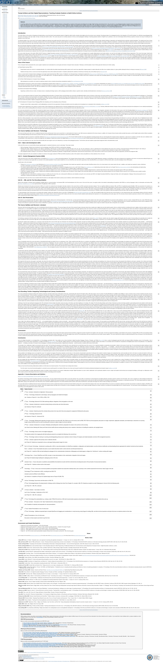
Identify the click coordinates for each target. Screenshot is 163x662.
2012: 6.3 (5, 76)
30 (158, 186)
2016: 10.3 (5, 59)
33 (158, 207)
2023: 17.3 (5, 26)
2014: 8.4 (5, 68)
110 (150, 518)
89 (150, 467)
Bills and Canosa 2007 (86, 106)
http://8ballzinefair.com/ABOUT (41, 246)
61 (150, 400)
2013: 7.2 (5, 74)
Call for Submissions (6, 106)
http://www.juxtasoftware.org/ (117, 279)
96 (150, 486)
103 (150, 501)
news (41, 4)
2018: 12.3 (5, 50)
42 (158, 293)
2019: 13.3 (5, 45)
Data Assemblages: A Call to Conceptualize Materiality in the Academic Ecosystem (39, 635)
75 (150, 437)
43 (158, 303)
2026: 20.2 (5, 8)
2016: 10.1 (5, 62)
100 (150, 495)
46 (158, 333)
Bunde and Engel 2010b (130, 50)
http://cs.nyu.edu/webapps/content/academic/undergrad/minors (56, 49)
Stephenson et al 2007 (137, 96)
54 (158, 379)
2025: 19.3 (5, 16)
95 (150, 483)
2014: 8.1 (5, 71)
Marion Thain (20, 16)
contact (46, 4)
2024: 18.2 (5, 22)
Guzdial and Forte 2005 (45, 55)
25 (158, 154)
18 (158, 110)
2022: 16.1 (5, 33)
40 (158, 271)
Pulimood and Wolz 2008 (106, 90)
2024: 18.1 (5, 23)
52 (158, 370)
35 (158, 222)
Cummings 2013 (50, 304)
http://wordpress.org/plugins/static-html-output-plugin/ (62, 201)
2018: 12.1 (5, 52)
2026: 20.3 (5, 11)
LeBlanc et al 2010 (105, 104)
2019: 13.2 (5, 46)
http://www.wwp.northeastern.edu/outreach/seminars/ (48, 195)
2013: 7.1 (5, 75)
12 (158, 88)
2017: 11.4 (5, 53)
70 (150, 424)
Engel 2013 (110, 49)
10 (158, 79)
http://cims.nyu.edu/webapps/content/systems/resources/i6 (56, 136)
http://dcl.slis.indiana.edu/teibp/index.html (82, 192)
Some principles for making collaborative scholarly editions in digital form (37, 622)
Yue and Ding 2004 (125, 55)
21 (158, 133)
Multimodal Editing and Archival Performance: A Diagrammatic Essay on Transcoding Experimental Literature (45, 624)
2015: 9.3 (5, 64)
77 (150, 442)
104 (150, 504)
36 (158, 233)
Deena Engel (20, 15)
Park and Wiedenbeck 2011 (102, 55)
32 (158, 200)
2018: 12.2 (5, 51)
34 (158, 218)
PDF (86, 10)
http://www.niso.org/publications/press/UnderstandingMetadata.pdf (62, 223)
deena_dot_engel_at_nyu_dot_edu (31, 15)
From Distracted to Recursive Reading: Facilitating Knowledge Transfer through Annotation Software (43, 645)
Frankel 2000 (103, 225)
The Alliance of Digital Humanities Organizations (30, 657)
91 (150, 474)
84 (150, 458)
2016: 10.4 (5, 58)
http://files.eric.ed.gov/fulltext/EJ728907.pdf (55, 569)
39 (158, 261)
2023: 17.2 (5, 27)
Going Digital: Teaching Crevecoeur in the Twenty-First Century (36, 646)
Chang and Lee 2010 (94, 73)
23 (158, 140)
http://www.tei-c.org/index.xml (142, 110)
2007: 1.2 (5, 92)
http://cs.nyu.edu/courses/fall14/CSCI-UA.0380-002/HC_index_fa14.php (106, 48)
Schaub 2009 (93, 83)
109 (150, 514)
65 (150, 410)
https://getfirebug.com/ (88, 167)
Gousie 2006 (113, 83)
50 (158, 359)
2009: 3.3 (5, 87)
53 (158, 376)
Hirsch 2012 (101, 340)
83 (150, 454)
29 (158, 182)
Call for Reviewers (6, 105)
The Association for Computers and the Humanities (47, 657)
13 (158, 91)
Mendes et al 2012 (85, 83)
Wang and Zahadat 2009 (115, 55)
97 (22, 489)
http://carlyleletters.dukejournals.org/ (57, 535)
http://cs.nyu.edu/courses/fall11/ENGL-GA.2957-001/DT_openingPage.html (58, 46)
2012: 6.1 (5, 79)
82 (22, 454)
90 (150, 471)
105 (22, 507)
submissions (18, 4)
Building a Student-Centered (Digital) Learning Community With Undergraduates (39, 644)
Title (4, 96)
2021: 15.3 (5, 35)
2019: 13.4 (5, 44)
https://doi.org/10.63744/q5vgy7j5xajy (27, 18)
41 (158, 283)
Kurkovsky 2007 (141, 83)
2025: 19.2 (5, 17)
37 (158, 241)
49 (158, 353)
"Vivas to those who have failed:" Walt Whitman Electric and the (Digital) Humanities (40, 633)
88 (22, 467)
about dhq (25, 4)
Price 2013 (96, 218)
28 (158, 178)
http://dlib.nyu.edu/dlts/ (98, 125)
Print (88, 10)
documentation (40, 617)
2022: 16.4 (5, 29)
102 (150, 498)
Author (4, 97)
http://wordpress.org (51, 158)
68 (22, 419)
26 (158, 158)
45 (158, 321)
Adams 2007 (61, 83)
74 (150, 434)
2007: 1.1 (5, 93)
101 (22, 498)
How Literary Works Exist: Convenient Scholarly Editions (34, 626)
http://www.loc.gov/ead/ (35, 360)
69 (150, 419)
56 (22, 391)
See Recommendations (94, 10)
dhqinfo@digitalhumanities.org (26, 656)
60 (22, 400)
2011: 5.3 (5, 80)
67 (150, 416)
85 (22, 461)
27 (158, 162)
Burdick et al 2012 (52, 341)
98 (150, 489)
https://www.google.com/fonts (124, 167)
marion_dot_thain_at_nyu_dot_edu (31, 16)
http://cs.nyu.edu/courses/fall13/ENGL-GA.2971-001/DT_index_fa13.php (63, 54)
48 (158, 345)
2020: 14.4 (5, 39)
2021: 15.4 (5, 34)
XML (84, 10)
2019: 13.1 (5, 47)
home (13, 4)
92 (150, 476)
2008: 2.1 (5, 91)
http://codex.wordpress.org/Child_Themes (52, 164)
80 (150, 449)
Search (147, 4)
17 (158, 106)
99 (150, 492)
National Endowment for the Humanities (38, 658)
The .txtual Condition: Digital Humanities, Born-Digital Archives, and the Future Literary (40, 632)
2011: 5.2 (5, 81)
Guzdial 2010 (103, 71)
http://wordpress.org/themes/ (30, 164)
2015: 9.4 (5, 63)
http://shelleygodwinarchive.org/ (79, 535)
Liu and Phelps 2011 (76, 83)
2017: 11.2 (5, 56)
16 (158, 104)
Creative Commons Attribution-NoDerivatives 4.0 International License (38, 652)
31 (158, 192)
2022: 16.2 (5, 32)
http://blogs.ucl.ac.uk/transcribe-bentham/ (56, 274)
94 (150, 479)
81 (150, 451)
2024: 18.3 (5, 21)
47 (158, 340)
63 (150, 407)
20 (158, 124)
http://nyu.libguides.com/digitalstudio (76, 138)
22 (158, 137)
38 (158, 250)
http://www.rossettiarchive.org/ (35, 535)
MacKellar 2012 (21, 183)
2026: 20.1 (5, 14)
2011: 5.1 (5, 82)
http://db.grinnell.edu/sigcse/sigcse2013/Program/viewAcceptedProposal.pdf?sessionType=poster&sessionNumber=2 (106, 555)
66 (150, 413)
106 (150, 507)
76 (150, 439)
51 (158, 366)
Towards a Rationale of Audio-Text (30, 623)
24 (158, 145)
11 (158, 83)
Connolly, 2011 (68, 83)
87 (150, 464)
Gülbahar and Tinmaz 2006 (105, 73)
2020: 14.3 (5, 40)
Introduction (25, 625)
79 (150, 445)
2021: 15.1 (5, 38)
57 (150, 391)
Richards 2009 (143, 69)
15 (158, 102)
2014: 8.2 (5, 70)
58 (150, 394)
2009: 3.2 (5, 88)
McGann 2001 (80, 318)
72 (22, 430)
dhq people (36, 4)
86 (150, 461)
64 (22, 410)
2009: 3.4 (5, 86)
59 (150, 397)
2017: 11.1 (5, 57)
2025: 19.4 (5, 15)
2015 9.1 (81, 10)
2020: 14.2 (5, 41)
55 (158, 384)
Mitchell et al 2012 (109, 50)
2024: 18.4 (5, 20)
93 (22, 479)
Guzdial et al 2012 (116, 96)
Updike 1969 (81, 310)
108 (22, 514)
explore (30, 4)
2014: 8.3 (5, 69)
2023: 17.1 (5, 28)
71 (150, 427)
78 (22, 445)
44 (158, 311)
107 (150, 511)
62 (150, 404)
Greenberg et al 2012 (121, 83)
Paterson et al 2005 (29, 183)
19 (158, 118)
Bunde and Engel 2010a (119, 50)
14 (158, 95)
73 (150, 430)
